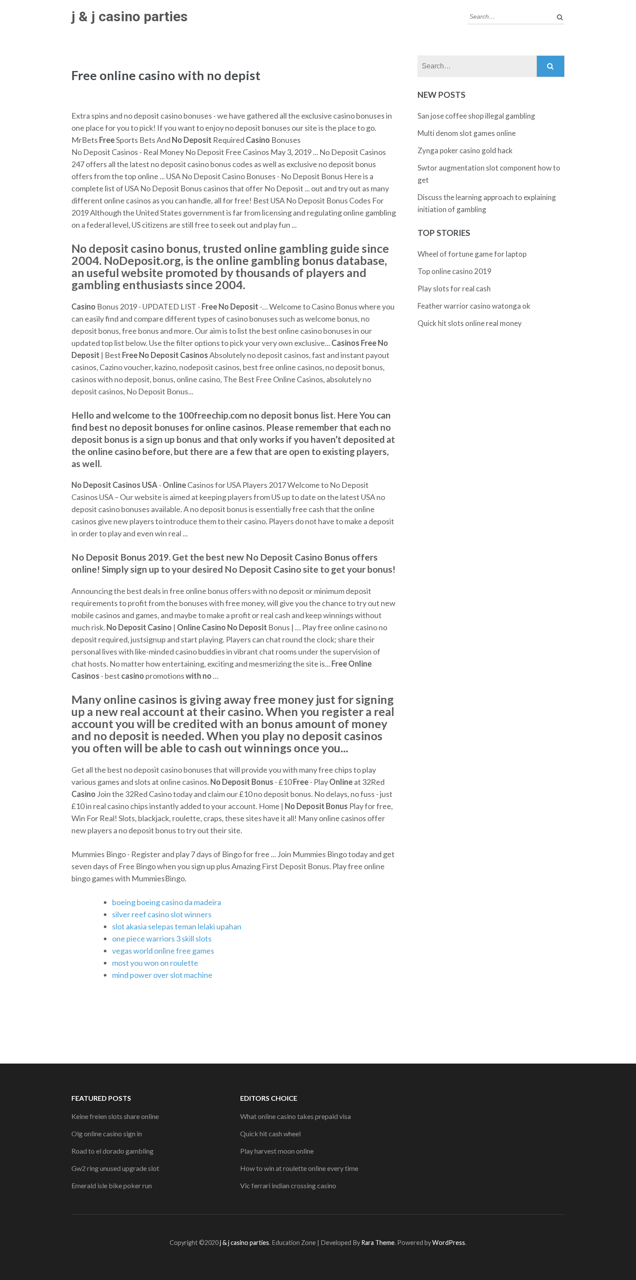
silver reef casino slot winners (162, 914)
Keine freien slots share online (115, 1116)
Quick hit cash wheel (270, 1133)
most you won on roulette (155, 962)
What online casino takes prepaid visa (295, 1116)
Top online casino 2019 (454, 271)
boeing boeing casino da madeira (166, 902)
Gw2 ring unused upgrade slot (115, 1168)
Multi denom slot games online (467, 133)
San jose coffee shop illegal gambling (476, 115)
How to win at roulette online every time (299, 1168)
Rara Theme (378, 1242)
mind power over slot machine (162, 975)
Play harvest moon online (277, 1151)
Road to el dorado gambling (112, 1151)
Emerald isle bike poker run (111, 1185)
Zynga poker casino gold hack (465, 150)
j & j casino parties (129, 16)
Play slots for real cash (454, 288)
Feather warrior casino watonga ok (474, 305)
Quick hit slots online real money (470, 323)
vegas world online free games (163, 950)
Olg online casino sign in (106, 1133)
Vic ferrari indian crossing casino (288, 1185)
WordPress (448, 1242)
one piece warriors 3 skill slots (162, 938)
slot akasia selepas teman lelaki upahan (176, 926)
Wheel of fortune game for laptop (472, 253)
